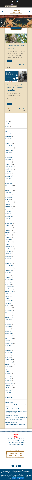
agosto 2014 (8, 390)
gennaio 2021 (8, 244)
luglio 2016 (8, 348)
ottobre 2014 (8, 385)
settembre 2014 (9, 387)
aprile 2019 (8, 282)
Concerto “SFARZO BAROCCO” (13, 420)
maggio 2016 (8, 352)
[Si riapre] (16, 38)
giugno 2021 (8, 237)
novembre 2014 (9, 383)
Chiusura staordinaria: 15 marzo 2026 (15, 424)
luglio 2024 (8, 171)
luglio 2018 (8, 296)
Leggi (9, 60)
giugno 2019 (8, 277)
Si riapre (10, 48)
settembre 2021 (9, 232)
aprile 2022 (8, 218)
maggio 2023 (8, 197)
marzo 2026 (8, 141)
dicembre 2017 (9, 310)
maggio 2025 (8, 157)
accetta (14, 478)
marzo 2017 (8, 329)
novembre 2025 (9, 148)
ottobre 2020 (8, 246)
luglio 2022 (8, 211)
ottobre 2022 (8, 204)
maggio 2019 (8, 279)
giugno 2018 (8, 298)
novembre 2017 (9, 312)
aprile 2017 (8, 326)
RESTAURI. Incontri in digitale (15, 89)
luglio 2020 (8, 253)
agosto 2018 (8, 293)
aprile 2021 (8, 239)
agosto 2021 (8, 235)
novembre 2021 (9, 228)
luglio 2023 (8, 192)
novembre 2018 (9, 289)
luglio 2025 (8, 152)
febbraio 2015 (8, 380)
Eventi (22, 85)
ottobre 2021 (8, 230)
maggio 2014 (8, 397)
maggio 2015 (8, 373)
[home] (12, 4)
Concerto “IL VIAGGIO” (11, 422)
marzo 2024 (8, 181)
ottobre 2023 (8, 188)
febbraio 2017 (8, 331)
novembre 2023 (9, 185)
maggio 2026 (8, 138)
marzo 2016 (8, 357)
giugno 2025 (8, 155)
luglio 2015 (8, 369)
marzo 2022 (8, 221)
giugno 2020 (8, 256)
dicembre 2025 (9, 145)
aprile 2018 (8, 303)
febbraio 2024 (8, 183)
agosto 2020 (8, 251)
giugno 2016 (8, 350)
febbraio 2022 (8, 223)
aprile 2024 (8, 178)
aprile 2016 (8, 355)
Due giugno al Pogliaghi (11, 415)
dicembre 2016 (9, 336)
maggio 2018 (8, 300)
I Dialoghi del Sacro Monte (12, 409)
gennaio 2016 (8, 359)
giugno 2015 (8, 371)
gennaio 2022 (8, 225)
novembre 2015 (9, 362)
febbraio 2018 (8, 308)
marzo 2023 (8, 199)
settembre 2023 (9, 190)
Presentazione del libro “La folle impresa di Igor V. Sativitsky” (16, 411)
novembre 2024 (9, 166)
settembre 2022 (9, 206)
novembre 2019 (9, 268)
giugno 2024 (8, 173)
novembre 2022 (9, 202)
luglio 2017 (7, 319)
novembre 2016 (9, 338)
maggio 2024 (8, 176)
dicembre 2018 (9, 286)
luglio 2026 (8, 133)
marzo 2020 (8, 260)
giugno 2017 (8, 322)
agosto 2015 (8, 366)
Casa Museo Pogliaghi (13, 45)
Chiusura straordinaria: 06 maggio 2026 (16, 417)
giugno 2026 (8, 136)
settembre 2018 (9, 291)
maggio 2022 (8, 216)
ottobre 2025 (8, 150)
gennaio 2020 (8, 263)
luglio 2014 (8, 392)
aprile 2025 (8, 159)
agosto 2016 (8, 345)
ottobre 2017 (8, 315)
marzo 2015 (8, 378)
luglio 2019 (8, 275)
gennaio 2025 (8, 164)
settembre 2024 (9, 169)
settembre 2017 (9, 317)
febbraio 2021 (8, 242)
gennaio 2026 (8, 143)
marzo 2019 (8, 284)
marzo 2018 (8, 305)
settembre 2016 (9, 343)
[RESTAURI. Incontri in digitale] (16, 76)
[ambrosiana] (16, 435)
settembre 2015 (9, 364)
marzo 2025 (8, 162)
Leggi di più (20, 478)
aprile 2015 (8, 376)
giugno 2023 (8, 195)
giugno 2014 (8, 395)
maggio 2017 (8, 324)
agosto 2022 (8, 209)
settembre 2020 (9, 249)
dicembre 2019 (9, 265)
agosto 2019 (8, 272)
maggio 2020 (8, 258)
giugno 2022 (8, 213)
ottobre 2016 (8, 340)
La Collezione (8, 124)
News (22, 45)
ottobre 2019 (8, 270)
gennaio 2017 (8, 333)
